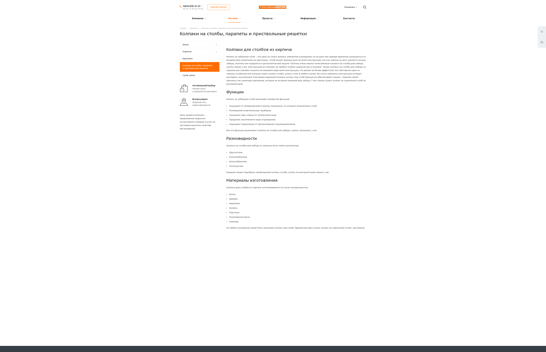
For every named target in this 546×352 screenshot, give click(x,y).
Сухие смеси (189, 75)
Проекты (267, 18)
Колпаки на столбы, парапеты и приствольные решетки (198, 67)
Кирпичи (187, 51)
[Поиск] (362, 7)
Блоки (186, 44)
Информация (308, 18)
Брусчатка (188, 58)
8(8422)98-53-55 (191, 6)
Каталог (233, 18)
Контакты (349, 18)
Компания (198, 18)
